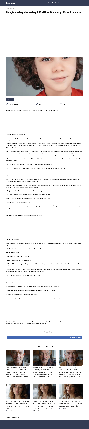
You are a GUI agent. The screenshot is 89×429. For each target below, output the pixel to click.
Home (8, 417)
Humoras (40, 3)
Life (52, 3)
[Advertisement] (44, 26)
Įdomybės (47, 3)
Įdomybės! (11, 3)
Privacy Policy (15, 417)
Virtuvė (57, 3)
